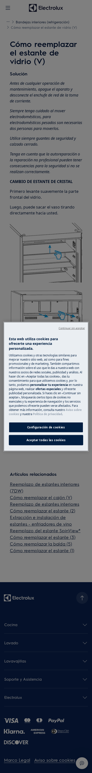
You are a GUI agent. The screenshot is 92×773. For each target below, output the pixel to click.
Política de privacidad (47, 414)
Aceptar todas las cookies (46, 440)
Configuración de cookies (46, 427)
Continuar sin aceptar (72, 328)
